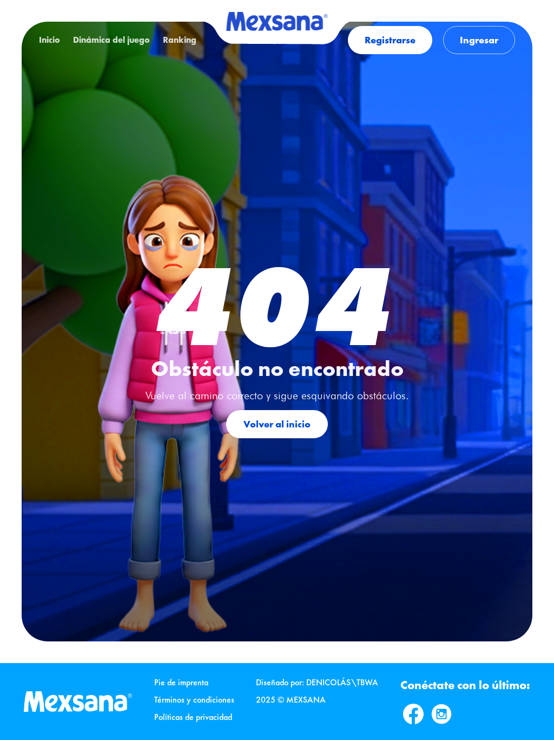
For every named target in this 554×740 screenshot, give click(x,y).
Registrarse (390, 40)
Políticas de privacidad (193, 717)
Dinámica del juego (111, 40)
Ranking (179, 40)
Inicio (49, 40)
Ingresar (479, 40)
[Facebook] (413, 714)
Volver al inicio (277, 424)
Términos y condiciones (194, 699)
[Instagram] (441, 714)
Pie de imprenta (181, 682)
